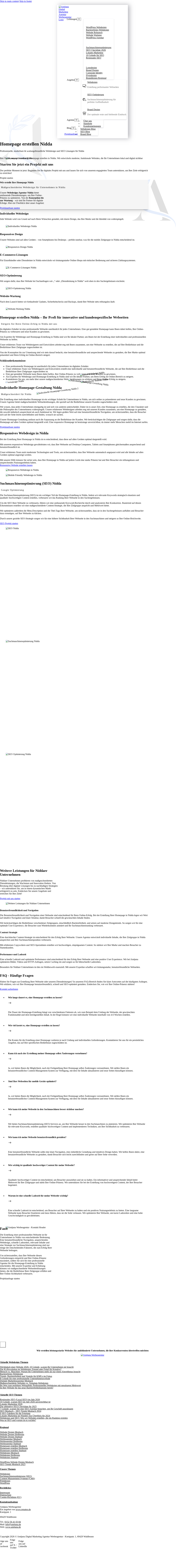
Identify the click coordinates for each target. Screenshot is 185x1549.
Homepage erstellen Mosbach (13, 1446)
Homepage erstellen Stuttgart (13, 1450)
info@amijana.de (13, 1524)
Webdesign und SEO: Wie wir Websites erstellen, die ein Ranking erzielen (34, 1418)
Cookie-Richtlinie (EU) (10, 1497)
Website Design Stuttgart (11, 1436)
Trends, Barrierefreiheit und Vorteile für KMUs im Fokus (26, 1376)
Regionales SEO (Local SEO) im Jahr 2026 (20, 1399)
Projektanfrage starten (10, 208)
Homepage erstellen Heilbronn (14, 1448)
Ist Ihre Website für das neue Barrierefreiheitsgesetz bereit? (26, 1388)
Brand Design (93, 109)
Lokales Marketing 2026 (11, 1404)
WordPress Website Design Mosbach (17, 1462)
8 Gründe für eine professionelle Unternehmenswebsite (25, 1378)
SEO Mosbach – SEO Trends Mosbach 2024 (20, 1411)
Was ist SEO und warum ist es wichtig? (18, 1420)
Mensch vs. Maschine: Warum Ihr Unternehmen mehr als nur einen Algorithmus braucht (40, 1371)
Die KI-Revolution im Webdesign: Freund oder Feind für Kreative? (30, 1369)
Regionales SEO (93, 58)
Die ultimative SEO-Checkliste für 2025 (18, 1406)
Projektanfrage (71, 134)
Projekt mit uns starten (10, 898)
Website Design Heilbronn (12, 1434)
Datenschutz (5, 1495)
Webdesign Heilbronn (10, 1455)
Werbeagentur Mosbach (11, 1439)
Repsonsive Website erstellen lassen (16, 465)
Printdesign (5, 1481)
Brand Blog (85, 134)
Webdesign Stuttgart (9, 1457)
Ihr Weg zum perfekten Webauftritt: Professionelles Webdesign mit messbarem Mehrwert (40, 1385)
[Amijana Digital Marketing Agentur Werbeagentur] (92, 1355)
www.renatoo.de (23, 1509)
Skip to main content (9, 1)
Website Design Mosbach (11, 1432)
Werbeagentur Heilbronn (11, 1441)
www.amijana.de (13, 1527)
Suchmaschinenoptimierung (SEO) (16, 1476)
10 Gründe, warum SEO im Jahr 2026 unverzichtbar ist (25, 1402)
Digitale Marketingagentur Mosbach (16, 1381)
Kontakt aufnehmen (9, 989)
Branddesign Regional (96, 78)
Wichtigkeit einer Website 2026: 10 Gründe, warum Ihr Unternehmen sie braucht (37, 1367)
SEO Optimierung (95, 94)
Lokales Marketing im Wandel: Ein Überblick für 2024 (25, 1415)
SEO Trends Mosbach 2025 (12, 1464)
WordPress (5, 1483)
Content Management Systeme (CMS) (17, 1478)
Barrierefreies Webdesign (11, 1374)
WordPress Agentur (95, 37)
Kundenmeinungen (92, 126)
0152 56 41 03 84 (13, 1522)
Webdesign (92, 82)
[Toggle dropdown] (79, 19)
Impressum (5, 1492)
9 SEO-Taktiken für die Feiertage (15, 1413)
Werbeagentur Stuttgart (10, 1443)
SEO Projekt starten (9, 523)
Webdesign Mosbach (9, 1453)
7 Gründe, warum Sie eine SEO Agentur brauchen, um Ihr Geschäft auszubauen (36, 1409)
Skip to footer (25, 1)
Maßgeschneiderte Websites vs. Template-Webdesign (24, 1383)
